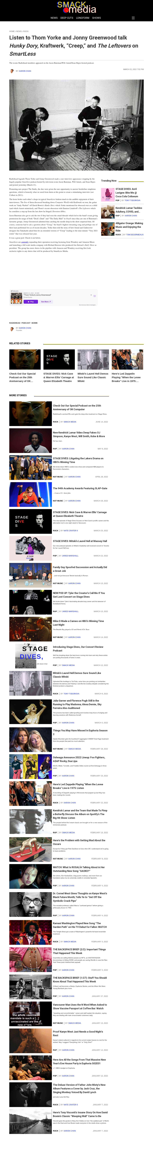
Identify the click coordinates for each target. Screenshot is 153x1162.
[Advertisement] (127, 423)
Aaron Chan (25, 71)
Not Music (58, 477)
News (19, 31)
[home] (76, 7)
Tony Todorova (132, 200)
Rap (118, 216)
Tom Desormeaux (135, 235)
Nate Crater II (71, 531)
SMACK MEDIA (70, 422)
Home (12, 31)
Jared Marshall (70, 556)
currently (25, 242)
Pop (117, 200)
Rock (26, 31)
